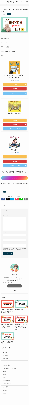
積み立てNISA (6, 380)
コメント (5, 215)
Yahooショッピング (15, 93)
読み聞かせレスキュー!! (14, 2)
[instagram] (15, 291)
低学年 (4, 374)
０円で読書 (5, 355)
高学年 (4, 393)
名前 (4, 232)
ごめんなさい (15, 150)
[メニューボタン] (2, 2)
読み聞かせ (5, 390)
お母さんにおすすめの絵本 (9, 368)
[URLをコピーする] (26, 199)
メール (5, 238)
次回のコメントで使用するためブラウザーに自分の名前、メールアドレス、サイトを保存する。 (15, 249)
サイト (4, 243)
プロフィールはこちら (14, 285)
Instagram (14, 178)
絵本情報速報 (6, 387)
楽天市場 (15, 88)
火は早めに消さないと (15, 113)
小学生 (4, 192)
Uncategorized (6, 362)
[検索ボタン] (27, 2)
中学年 (4, 371)
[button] (3, 199)
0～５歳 (5, 352)
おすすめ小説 (6, 365)
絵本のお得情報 (7, 383)
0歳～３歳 (5, 358)
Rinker (17, 80)
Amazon (15, 84)
